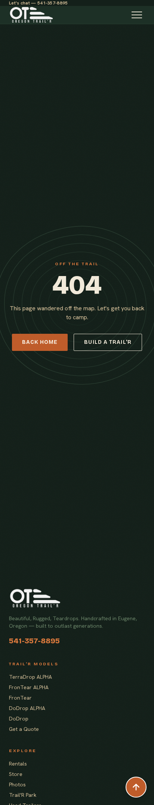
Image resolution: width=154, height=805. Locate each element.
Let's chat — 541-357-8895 (38, 3)
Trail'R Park (22, 795)
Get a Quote (24, 729)
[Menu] (137, 15)
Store (15, 774)
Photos (17, 784)
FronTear (20, 697)
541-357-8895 (34, 640)
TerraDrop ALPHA (30, 677)
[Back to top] (136, 787)
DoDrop (18, 718)
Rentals (18, 763)
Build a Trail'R (108, 342)
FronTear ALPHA (29, 687)
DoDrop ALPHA (27, 708)
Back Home (40, 342)
